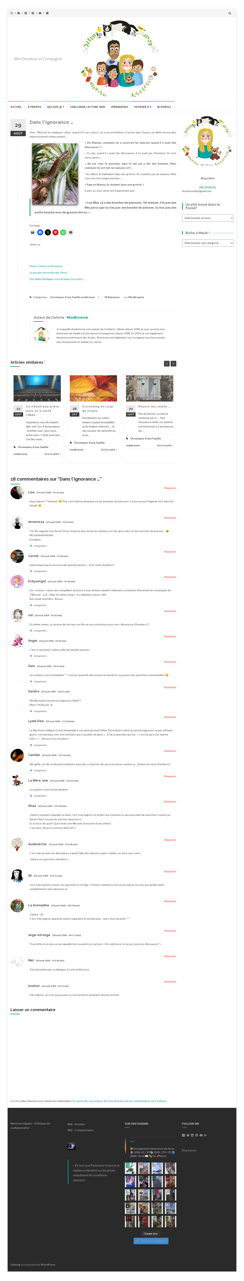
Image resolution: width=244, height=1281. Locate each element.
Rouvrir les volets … (154, 406)
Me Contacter (207, 186)
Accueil (16, 107)
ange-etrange (39, 935)
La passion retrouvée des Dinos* (49, 272)
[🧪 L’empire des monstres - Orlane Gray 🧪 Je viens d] (130, 1221)
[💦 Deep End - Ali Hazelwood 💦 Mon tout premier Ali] (130, 1181)
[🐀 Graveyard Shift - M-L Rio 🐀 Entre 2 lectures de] (157, 1208)
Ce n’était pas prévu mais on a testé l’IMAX (42, 411)
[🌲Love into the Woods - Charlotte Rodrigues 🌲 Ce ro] (157, 1168)
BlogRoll (164, 107)
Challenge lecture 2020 (87, 107)
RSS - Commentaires (81, 1130)
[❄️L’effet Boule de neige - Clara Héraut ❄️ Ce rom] (170, 1208)
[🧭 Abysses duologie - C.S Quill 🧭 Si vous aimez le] (157, 1195)
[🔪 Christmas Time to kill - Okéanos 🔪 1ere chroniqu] (144, 1221)
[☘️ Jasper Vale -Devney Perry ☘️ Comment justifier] (170, 1221)
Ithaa (32, 806)
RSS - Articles (76, 1124)
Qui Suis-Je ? (55, 107)
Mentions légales (21, 1123)
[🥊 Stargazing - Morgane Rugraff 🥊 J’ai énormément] (170, 1181)
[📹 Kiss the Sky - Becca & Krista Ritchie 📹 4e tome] (130, 1195)
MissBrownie (136, 297)
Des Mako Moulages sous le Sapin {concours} (56, 279)
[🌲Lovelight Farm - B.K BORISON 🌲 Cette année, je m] (157, 1221)
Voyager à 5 (142, 107)
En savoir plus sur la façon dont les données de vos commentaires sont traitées (119, 1101)
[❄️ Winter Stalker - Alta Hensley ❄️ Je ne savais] (130, 1208)
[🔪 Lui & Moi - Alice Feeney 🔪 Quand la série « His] (170, 1195)
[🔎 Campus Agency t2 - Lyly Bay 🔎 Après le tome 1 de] (144, 1195)
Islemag (15, 1264)
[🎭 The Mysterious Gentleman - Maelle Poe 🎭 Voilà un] (144, 1181)
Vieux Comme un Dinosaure (46, 266)
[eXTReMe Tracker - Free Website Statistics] (71, 1146)
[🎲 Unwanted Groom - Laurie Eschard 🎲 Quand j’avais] (144, 1168)
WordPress (48, 1264)
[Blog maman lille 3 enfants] (208, 140)
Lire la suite (52, 453)
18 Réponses (112, 297)
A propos (34, 107)
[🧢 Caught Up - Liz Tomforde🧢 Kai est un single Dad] (144, 1208)
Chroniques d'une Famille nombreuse (72, 297)
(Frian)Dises (119, 107)
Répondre (170, 488)
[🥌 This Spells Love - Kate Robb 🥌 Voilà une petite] (130, 1168)
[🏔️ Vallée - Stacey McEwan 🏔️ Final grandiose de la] (157, 1181)
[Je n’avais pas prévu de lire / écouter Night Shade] (170, 1168)
